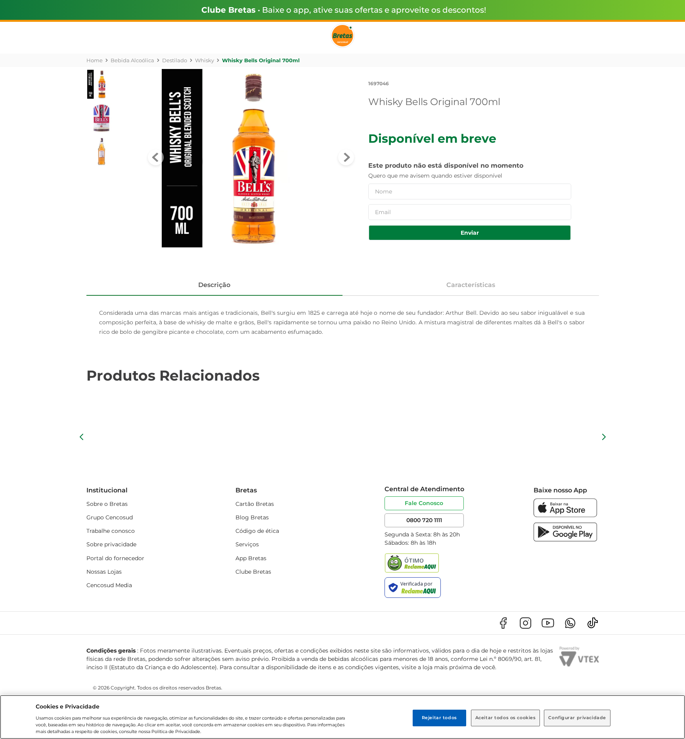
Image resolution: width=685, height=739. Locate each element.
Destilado (174, 60)
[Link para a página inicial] (94, 60)
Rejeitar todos (439, 717)
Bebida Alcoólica (132, 60)
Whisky (204, 60)
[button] (81, 437)
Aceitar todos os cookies (505, 717)
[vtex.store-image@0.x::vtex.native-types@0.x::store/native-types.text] (503, 623)
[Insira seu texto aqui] (565, 515)
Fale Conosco (424, 503)
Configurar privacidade (577, 717)
